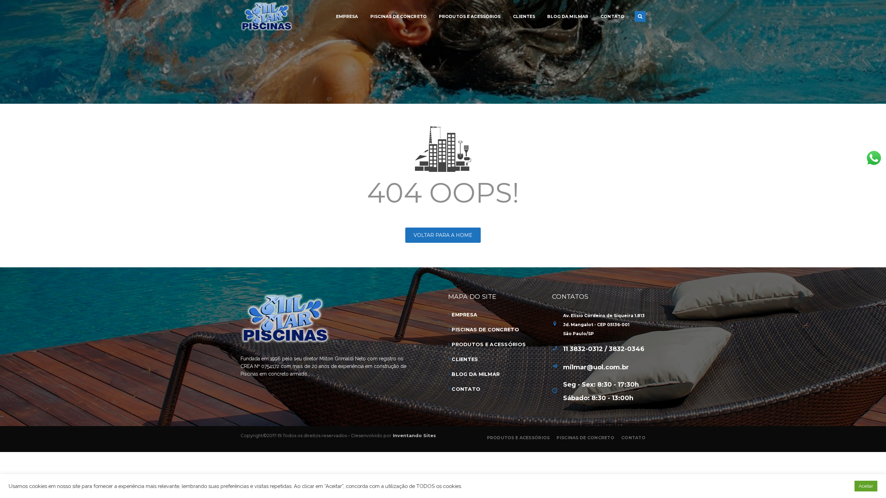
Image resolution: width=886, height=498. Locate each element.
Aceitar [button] (866, 486)
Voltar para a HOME (443, 235)
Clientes (465, 359)
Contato (466, 389)
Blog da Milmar (476, 374)
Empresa (464, 315)
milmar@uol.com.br (596, 367)
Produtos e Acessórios (489, 344)
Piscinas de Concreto (485, 329)
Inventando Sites (413, 435)
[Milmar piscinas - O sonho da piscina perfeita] (266, 16)
